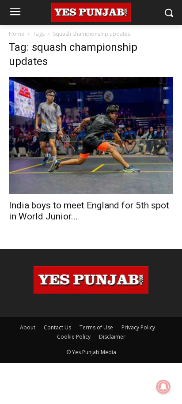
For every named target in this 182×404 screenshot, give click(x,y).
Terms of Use (96, 327)
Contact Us (57, 327)
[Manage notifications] (163, 387)
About (27, 327)
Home (16, 34)
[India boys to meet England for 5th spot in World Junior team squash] (91, 135)
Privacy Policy (138, 327)
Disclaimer (112, 336)
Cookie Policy (74, 336)
